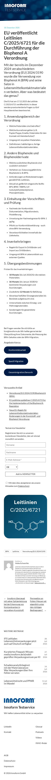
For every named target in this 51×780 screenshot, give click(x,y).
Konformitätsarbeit (17, 350)
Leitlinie (16, 551)
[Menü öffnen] (45, 7)
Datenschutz (23, 486)
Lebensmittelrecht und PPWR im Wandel (19, 682)
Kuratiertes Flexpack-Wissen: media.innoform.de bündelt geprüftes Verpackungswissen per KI (22, 654)
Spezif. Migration (16, 361)
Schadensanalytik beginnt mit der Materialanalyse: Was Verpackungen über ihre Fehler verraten (18, 669)
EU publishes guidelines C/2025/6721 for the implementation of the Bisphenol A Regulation (27, 403)
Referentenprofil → (40, 583)
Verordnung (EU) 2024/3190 (33, 551)
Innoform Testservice (19, 707)
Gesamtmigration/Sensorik (21, 372)
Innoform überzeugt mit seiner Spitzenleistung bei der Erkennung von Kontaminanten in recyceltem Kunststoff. (15, 604)
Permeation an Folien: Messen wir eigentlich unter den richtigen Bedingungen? (38, 604)
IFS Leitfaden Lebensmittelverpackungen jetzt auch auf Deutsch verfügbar (20, 641)
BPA (7, 551)
